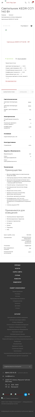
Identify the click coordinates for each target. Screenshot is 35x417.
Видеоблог (17, 282)
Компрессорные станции (17, 334)
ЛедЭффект (24, 26)
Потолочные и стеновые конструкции (17, 324)
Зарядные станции (17, 346)
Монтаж (17, 296)
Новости (17, 278)
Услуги (17, 268)
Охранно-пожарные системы (17, 327)
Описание (23, 92)
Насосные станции (17, 331)
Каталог (17, 314)
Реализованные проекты (17, 298)
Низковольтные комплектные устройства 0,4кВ (17, 353)
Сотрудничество (17, 301)
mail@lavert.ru (10, 376)
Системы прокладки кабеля (18, 319)
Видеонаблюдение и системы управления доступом (17, 339)
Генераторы (17, 341)
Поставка (17, 293)
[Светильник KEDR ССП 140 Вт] (17, 42)
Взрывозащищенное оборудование (17, 329)
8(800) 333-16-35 (10, 372)
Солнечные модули (17, 348)
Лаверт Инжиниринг (17, 288)
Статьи (17, 275)
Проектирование (17, 291)
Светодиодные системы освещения (17, 317)
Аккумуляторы (17, 343)
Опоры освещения (17, 322)
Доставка (17, 305)
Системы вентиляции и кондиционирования (17, 336)
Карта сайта (17, 272)
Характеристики (9, 92)
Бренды (17, 265)
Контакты (17, 303)
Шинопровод (17, 351)
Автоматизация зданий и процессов (17, 355)
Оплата (17, 308)
